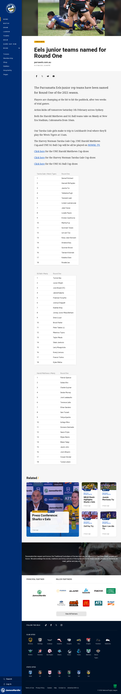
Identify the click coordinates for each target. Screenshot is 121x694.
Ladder (6, 31)
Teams (6, 36)
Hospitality (7, 70)
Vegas (5, 74)
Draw (5, 27)
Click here (39, 151)
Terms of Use (30, 688)
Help (55, 688)
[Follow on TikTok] (46, 625)
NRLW (5, 40)
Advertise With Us (73, 688)
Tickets (6, 54)
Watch (6, 23)
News (5, 19)
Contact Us (62, 688)
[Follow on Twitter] (56, 625)
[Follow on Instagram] (61, 625)
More (5, 48)
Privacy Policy (40, 688)
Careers (49, 688)
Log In (8, 684)
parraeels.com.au (42, 62)
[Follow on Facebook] (51, 625)
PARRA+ (6, 66)
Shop (5, 62)
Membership (8, 58)
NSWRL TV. (94, 145)
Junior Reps (39, 42)
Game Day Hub (10, 44)
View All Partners (71, 614)
